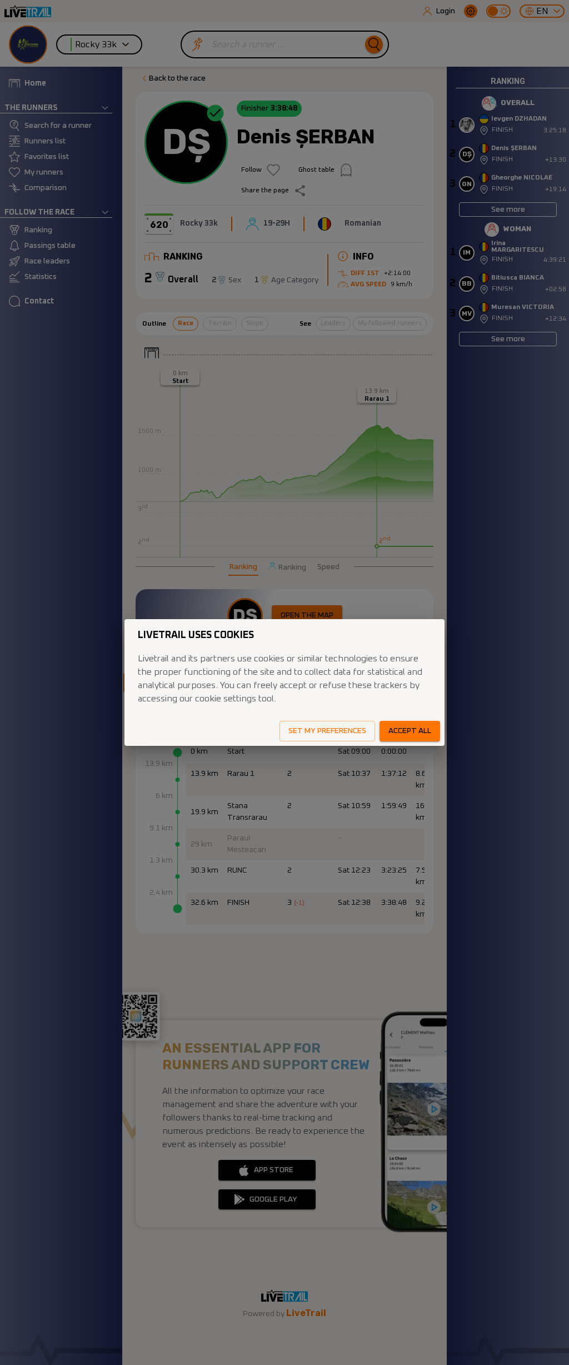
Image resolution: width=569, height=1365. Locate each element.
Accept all (409, 731)
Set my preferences (327, 731)
